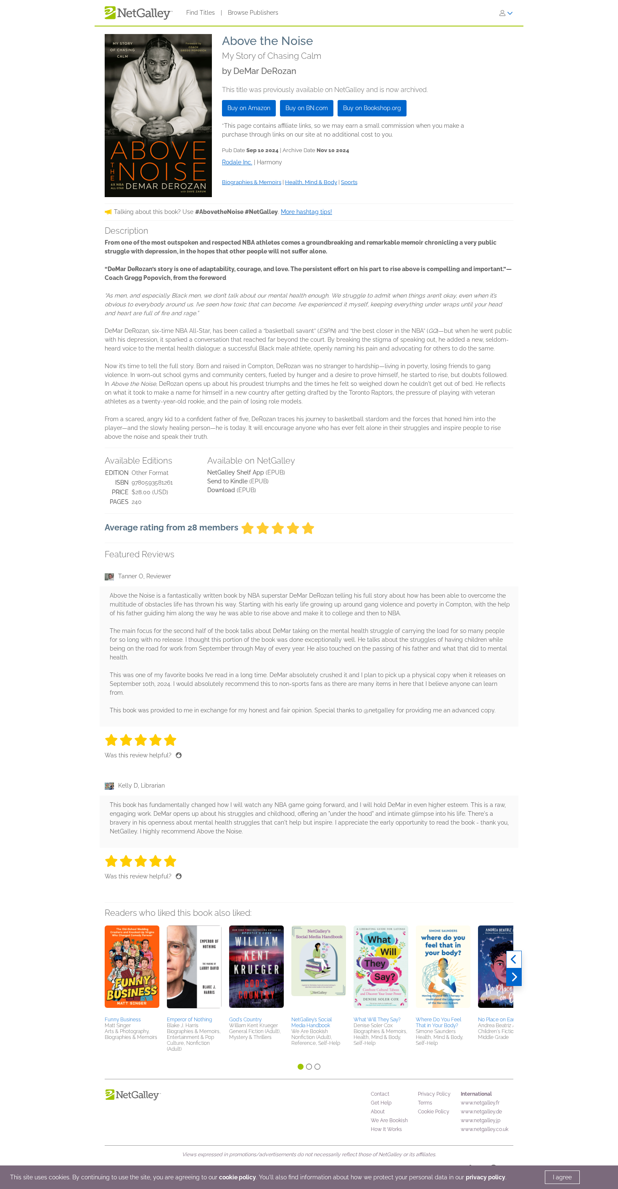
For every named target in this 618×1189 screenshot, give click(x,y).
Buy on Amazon (248, 108)
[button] (132, 969)
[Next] (514, 977)
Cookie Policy (433, 1112)
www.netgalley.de (481, 1112)
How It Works (386, 1129)
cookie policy (237, 1177)
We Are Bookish (389, 1120)
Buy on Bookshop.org (372, 108)
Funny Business (123, 1020)
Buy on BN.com (306, 108)
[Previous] (514, 959)
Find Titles (200, 12)
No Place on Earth (498, 1020)
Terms (425, 1103)
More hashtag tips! (306, 211)
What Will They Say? (377, 1020)
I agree (562, 1177)
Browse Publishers (253, 12)
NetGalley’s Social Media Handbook (311, 1022)
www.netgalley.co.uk (484, 1129)
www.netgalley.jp (480, 1120)
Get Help (381, 1103)
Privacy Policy (434, 1094)
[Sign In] (506, 13)
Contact (380, 1094)
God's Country (245, 1020)
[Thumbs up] (179, 755)
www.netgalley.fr (480, 1103)
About (378, 1112)
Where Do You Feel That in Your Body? (438, 1022)
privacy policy (485, 1177)
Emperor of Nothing (189, 1020)
